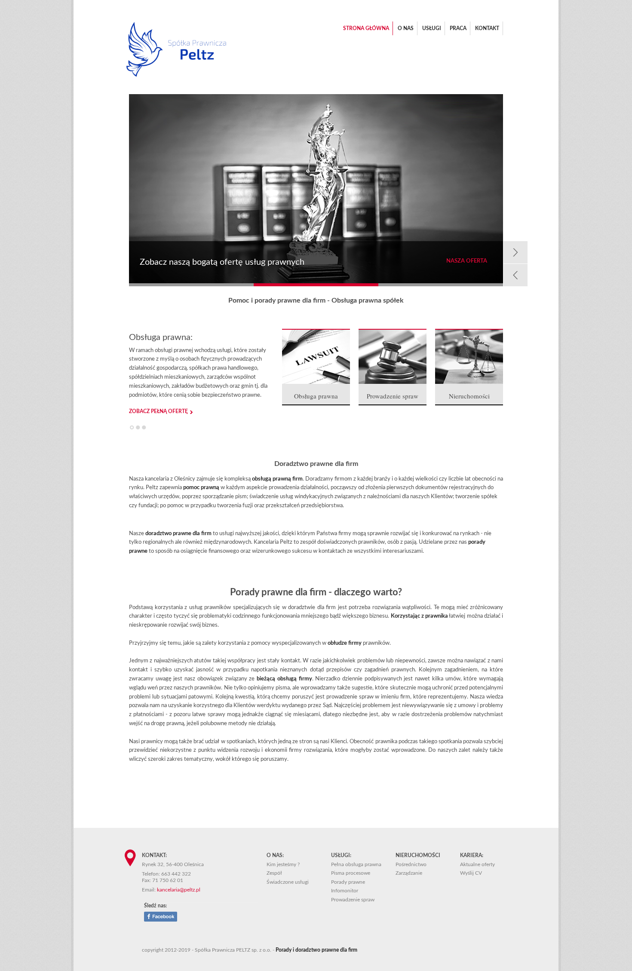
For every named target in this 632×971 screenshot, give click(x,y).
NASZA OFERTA (466, 261)
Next (515, 252)
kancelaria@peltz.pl (178, 889)
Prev (515, 275)
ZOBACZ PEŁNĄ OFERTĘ (158, 411)
